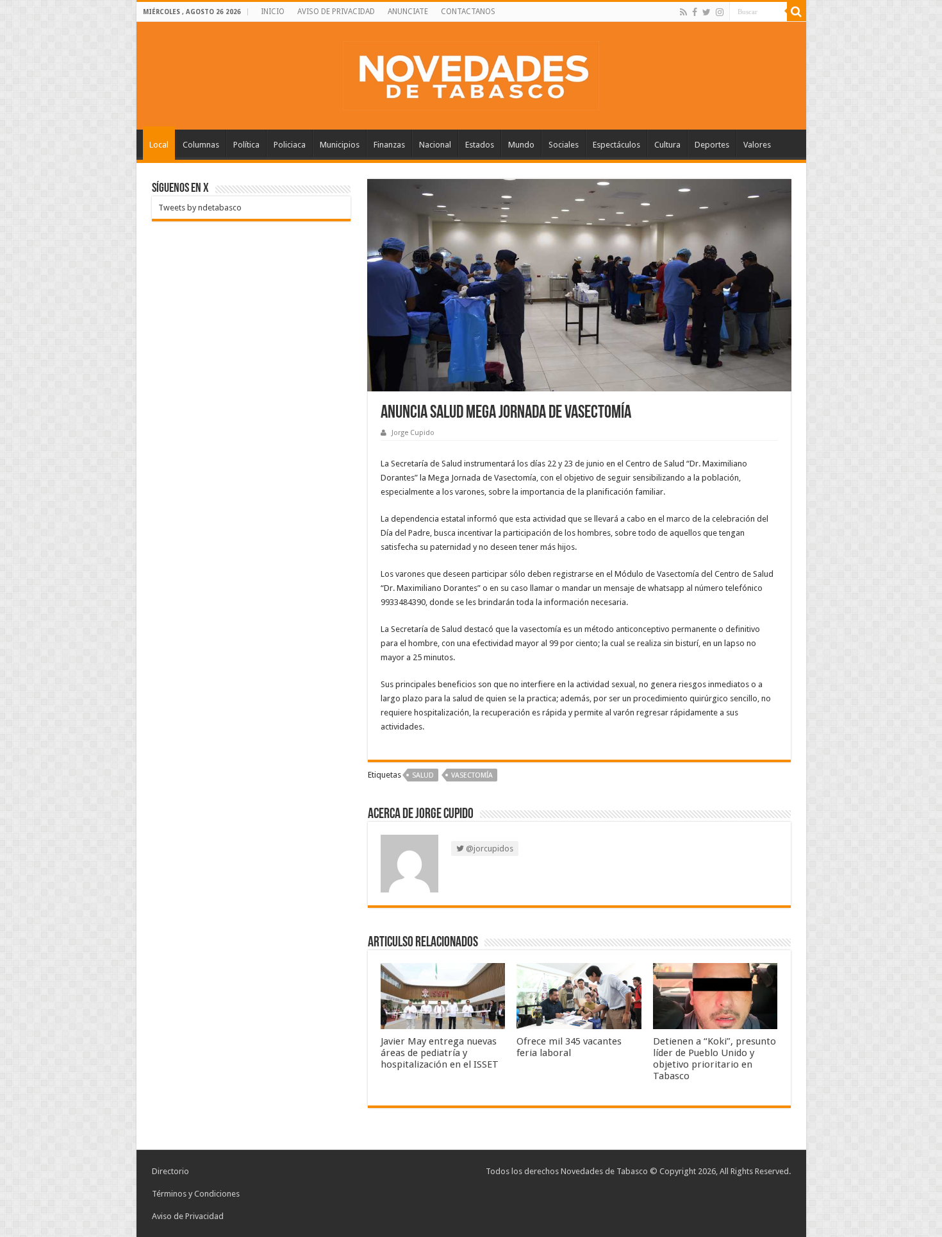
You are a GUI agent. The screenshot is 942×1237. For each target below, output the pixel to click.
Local (159, 144)
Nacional (435, 144)
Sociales (564, 144)
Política (246, 144)
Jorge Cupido (413, 433)
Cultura (667, 144)
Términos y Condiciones (196, 1194)
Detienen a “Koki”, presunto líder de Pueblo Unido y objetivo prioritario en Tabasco (714, 1059)
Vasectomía (472, 775)
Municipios (339, 144)
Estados (479, 144)
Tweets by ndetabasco (200, 207)
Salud (423, 775)
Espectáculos (616, 144)
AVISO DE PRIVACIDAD (336, 11)
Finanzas (389, 144)
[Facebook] (694, 12)
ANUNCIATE (408, 11)
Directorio (170, 1171)
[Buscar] (796, 11)
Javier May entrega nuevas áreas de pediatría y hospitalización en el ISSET (440, 1053)
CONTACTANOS (468, 11)
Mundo (521, 144)
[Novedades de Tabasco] (471, 73)
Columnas (201, 144)
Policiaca (290, 144)
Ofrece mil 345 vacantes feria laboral (569, 1047)
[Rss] (683, 12)
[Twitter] (706, 12)
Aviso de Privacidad (188, 1216)
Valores (757, 144)
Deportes (712, 144)
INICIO (273, 11)
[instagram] (720, 12)
